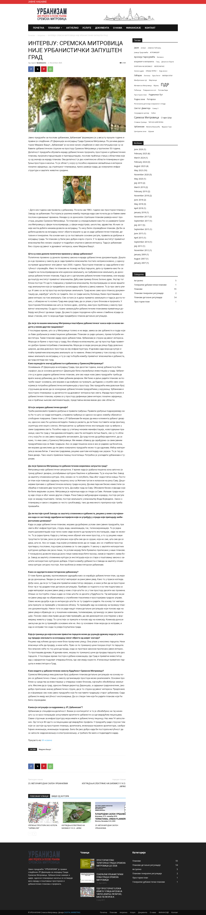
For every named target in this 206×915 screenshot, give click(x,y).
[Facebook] (31, 69)
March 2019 (139, 187)
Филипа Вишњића (153, 127)
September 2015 (141, 229)
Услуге (86, 27)
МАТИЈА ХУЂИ (167, 76)
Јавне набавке (37, 1)
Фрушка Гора (167, 127)
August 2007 (139, 258)
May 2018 (138, 204)
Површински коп (149, 90)
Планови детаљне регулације (148, 297)
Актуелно (72, 27)
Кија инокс (163, 71)
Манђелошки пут (140, 80)
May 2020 (138, 178)
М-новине (47, 740)
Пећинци (137, 90)
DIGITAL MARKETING (72, 912)
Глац (157, 62)
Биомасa (160, 57)
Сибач (153, 113)
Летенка (147, 76)
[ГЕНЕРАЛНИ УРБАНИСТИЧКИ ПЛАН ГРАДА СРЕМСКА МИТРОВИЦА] (87, 878)
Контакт (150, 27)
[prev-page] (30, 833)
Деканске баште (167, 62)
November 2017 (141, 216)
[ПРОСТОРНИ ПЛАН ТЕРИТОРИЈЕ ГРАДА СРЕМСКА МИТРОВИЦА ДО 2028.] (87, 864)
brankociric (41, 63)
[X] (37, 69)
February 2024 (140, 162)
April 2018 (138, 208)
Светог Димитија (142, 108)
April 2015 (138, 237)
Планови (54, 27)
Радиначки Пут (156, 94)
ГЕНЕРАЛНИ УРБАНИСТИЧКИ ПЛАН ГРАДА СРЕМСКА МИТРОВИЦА (110, 877)
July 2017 (138, 225)
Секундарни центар (141, 113)
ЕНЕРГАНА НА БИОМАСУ (143, 66)
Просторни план (140, 95)
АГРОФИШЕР (154, 52)
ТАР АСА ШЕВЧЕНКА (156, 122)
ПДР (165, 84)
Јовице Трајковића (141, 52)
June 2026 (138, 149)
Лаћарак (138, 75)
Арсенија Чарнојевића (144, 57)
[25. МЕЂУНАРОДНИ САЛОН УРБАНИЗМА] (110, 812)
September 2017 (141, 220)
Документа (102, 27)
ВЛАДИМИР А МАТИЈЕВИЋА (144, 62)
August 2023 (139, 166)
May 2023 (138, 170)
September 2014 (141, 241)
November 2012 (141, 250)
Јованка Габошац (154, 48)
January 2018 (140, 212)
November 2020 (141, 174)
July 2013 (138, 246)
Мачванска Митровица (143, 86)
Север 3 (155, 108)
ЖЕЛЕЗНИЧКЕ (159, 66)
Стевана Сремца (140, 122)
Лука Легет (156, 76)
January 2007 (140, 263)
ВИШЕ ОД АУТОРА (60, 796)
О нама (117, 27)
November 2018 (141, 195)
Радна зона (139, 99)
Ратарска (151, 99)
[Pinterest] (44, 69)
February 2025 (140, 153)
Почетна (38, 27)
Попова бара (163, 90)
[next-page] (34, 833)
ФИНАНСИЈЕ (133, 27)
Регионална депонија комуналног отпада (150, 104)
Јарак (136, 47)
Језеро (143, 48)
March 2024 (139, 157)
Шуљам (151, 131)
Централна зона (140, 131)
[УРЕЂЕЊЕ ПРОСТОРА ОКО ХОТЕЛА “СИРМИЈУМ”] (43, 812)
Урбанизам (139, 126)
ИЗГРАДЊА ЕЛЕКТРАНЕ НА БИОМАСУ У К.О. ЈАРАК (104, 785)
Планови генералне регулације (149, 293)
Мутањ (156, 86)
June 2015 (138, 233)
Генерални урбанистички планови (150, 284)
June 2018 (138, 199)
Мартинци (153, 80)
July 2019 (138, 183)
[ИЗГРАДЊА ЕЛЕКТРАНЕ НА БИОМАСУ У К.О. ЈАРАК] (77, 812)
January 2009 (140, 254)
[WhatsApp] (50, 69)
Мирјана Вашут (45, 749)
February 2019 (140, 191)
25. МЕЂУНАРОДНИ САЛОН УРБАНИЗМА (48, 783)
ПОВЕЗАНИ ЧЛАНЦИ (39, 796)
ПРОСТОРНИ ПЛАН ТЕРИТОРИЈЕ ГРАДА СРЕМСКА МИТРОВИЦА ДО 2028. (111, 863)
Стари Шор (166, 117)
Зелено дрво (139, 71)
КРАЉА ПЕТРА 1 (151, 71)
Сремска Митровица (146, 117)
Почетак (31, 35)
